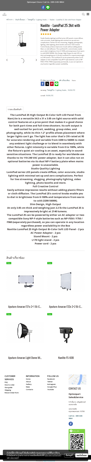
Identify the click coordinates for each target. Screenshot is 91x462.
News (28, 387)
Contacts (29, 389)
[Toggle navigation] (88, 14)
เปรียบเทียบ (65, 80)
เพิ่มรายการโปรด (48, 80)
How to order (9, 385)
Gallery (29, 384)
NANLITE (71, 90)
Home (28, 379)
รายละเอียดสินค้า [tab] (15, 109)
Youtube (50, 389)
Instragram (51, 384)
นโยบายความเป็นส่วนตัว (53, 455)
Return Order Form (12, 392)
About (28, 381)
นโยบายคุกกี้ (14, 458)
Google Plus (52, 387)
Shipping (8, 390)
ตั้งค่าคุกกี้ (69, 455)
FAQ (6, 382)
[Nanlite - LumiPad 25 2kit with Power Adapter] (22, 39)
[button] (82, 14)
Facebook (51, 379)
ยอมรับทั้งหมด (82, 455)
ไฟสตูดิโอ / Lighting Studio (57, 90)
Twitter (50, 381)
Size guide (8, 387)
